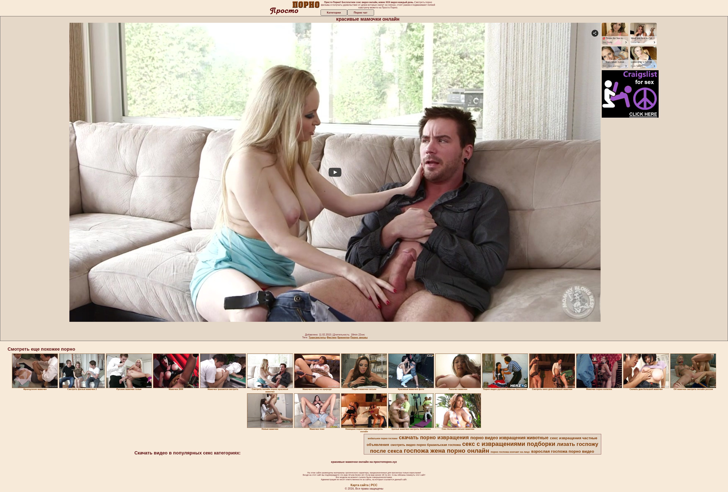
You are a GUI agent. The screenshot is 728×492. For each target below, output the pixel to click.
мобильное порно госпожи (382, 438)
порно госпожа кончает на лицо (510, 451)
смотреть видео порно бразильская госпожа (426, 445)
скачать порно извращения (434, 437)
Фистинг (332, 337)
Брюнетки (343, 337)
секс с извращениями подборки (508, 444)
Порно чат (360, 12)
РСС (374, 485)
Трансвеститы (317, 337)
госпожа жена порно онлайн (446, 450)
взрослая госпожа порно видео (562, 451)
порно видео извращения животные (509, 437)
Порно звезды (359, 337)
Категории (334, 12)
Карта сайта (360, 485)
